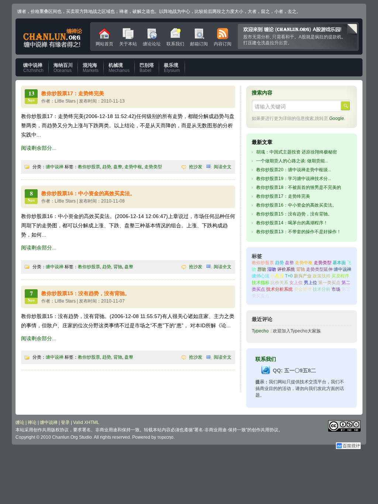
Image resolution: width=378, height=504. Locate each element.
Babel (147, 67)
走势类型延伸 (319, 269)
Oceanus (63, 67)
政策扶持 (321, 276)
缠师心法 (260, 276)
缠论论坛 (152, 42)
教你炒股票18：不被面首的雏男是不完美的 (298, 187)
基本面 (339, 262)
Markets (91, 67)
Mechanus (119, 67)
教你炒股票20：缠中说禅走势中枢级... (293, 169)
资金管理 (303, 289)
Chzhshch (33, 67)
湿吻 (271, 269)
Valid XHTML (86, 422)
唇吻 (261, 269)
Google (336, 118)
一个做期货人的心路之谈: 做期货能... (292, 160)
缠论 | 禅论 (26, 422)
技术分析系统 (279, 289)
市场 (335, 289)
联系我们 (175, 42)
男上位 (310, 282)
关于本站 (128, 42)
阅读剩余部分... (38, 148)
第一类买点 (329, 282)
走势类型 (153, 166)
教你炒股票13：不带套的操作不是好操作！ (298, 231)
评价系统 (286, 269)
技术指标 (260, 282)
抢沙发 (195, 166)
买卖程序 (340, 276)
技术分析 (321, 289)
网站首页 (104, 42)
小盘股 (277, 276)
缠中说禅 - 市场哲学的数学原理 (53, 36)
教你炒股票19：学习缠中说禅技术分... (293, 178)
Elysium (172, 67)
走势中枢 (133, 166)
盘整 (117, 166)
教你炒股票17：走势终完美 (72, 93)
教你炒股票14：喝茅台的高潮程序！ (292, 222)
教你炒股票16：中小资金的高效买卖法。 (88, 193)
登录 (65, 422)
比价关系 (279, 282)
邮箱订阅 (199, 42)
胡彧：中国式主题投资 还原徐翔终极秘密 (296, 152)
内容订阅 (222, 42)
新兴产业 (303, 276)
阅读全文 (222, 166)
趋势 (106, 166)
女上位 (296, 282)
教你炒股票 (89, 166)
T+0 (289, 276)
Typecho (260, 331)
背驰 (117, 266)
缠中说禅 (54, 166)
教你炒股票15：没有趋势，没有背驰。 (85, 293)
